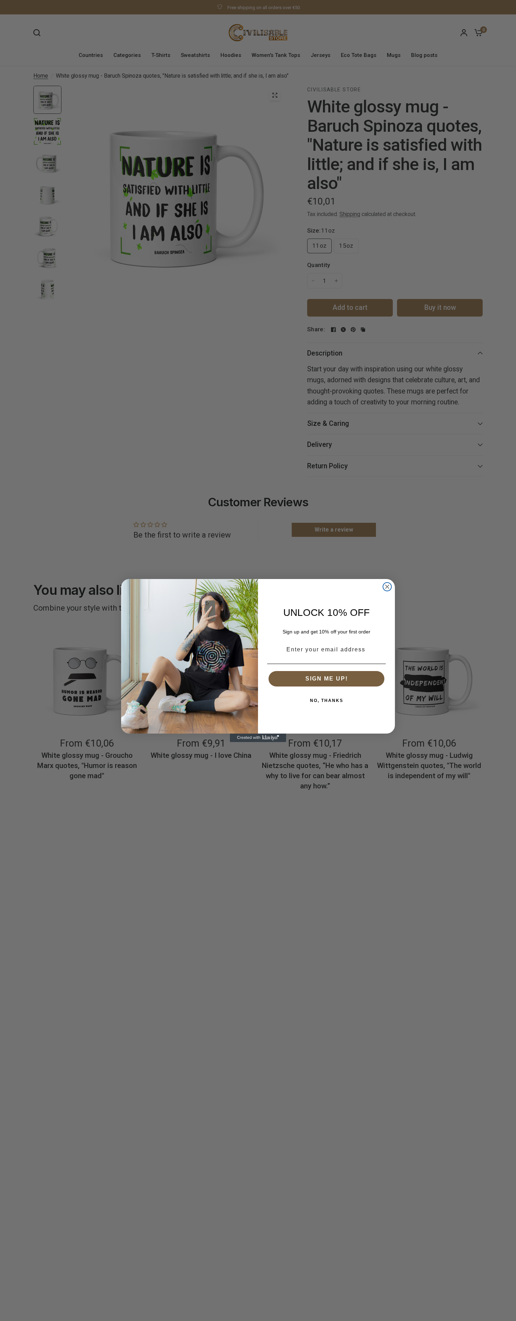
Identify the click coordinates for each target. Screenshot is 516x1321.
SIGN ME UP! (326, 679)
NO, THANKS (326, 700)
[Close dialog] (387, 587)
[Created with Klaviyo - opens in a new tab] (258, 738)
